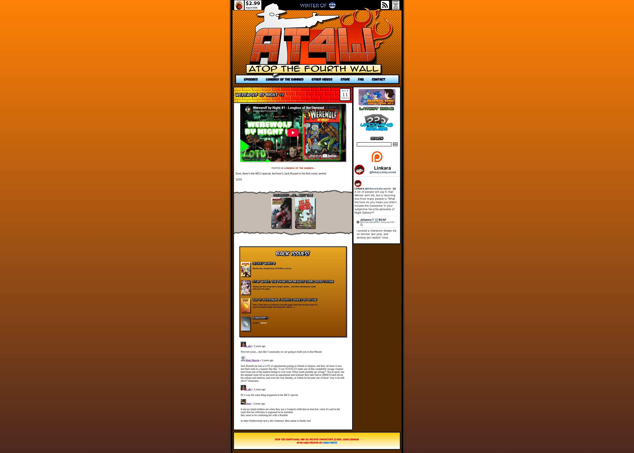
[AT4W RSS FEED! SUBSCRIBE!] (385, 5)
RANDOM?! (260, 317)
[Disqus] (293, 381)
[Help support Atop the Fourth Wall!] (377, 162)
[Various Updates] (377, 132)
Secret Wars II (264, 263)
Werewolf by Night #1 (260, 94)
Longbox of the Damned (298, 168)
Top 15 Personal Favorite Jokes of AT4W (285, 299)
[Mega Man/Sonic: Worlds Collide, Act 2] (377, 104)
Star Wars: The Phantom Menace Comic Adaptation (293, 281)
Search (377, 137)
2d (394, 188)
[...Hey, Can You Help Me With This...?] (318, 6)
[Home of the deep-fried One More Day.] (317, 43)
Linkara (382, 168)
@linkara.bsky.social (383, 172)
